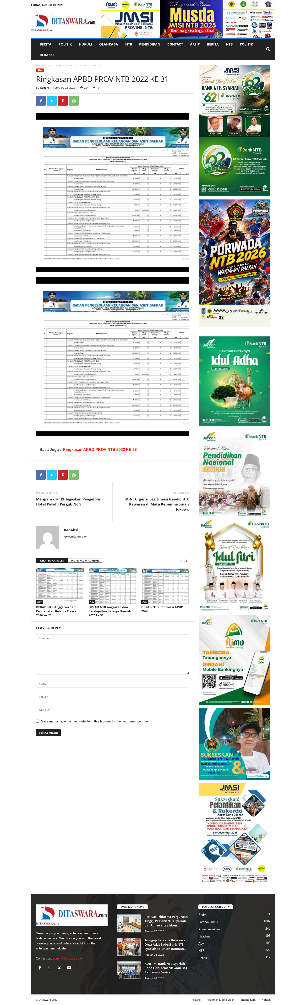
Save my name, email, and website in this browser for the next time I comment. (96, 721)
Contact (175, 44)
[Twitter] (52, 101)
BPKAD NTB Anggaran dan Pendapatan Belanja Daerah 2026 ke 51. (110, 611)
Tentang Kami (247, 999)
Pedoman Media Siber (220, 999)
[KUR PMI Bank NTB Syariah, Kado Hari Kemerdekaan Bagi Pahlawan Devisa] (129, 970)
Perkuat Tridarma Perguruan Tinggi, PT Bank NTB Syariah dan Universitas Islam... (166, 920)
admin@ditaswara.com (68, 958)
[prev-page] (181, 560)
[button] (268, 49)
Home (39, 65)
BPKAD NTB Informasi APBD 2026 (162, 609)
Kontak (266, 999)
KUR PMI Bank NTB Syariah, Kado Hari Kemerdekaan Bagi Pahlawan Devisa (166, 967)
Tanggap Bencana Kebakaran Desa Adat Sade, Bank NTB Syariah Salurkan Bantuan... (166, 944)
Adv (49, 65)
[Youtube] (69, 968)
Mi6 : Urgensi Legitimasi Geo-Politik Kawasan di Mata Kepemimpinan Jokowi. (157, 504)
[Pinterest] (63, 101)
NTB (128, 44)
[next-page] (186, 560)
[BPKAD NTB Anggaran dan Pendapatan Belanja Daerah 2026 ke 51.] (113, 586)
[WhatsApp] (74, 101)
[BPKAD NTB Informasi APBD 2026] (165, 586)
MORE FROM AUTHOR (85, 560)
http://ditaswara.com (75, 536)
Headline (204, 936)
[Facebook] (41, 101)
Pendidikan (149, 44)
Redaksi (47, 54)
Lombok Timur (208, 922)
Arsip (195, 44)
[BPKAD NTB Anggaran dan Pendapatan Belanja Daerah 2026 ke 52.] (60, 586)
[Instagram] (50, 968)
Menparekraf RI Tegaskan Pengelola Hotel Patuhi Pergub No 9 (68, 501)
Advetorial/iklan (209, 929)
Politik (65, 44)
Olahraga (108, 44)
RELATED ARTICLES (52, 560)
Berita (45, 44)
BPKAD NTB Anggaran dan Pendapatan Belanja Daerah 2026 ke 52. (57, 611)
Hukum (85, 44)
